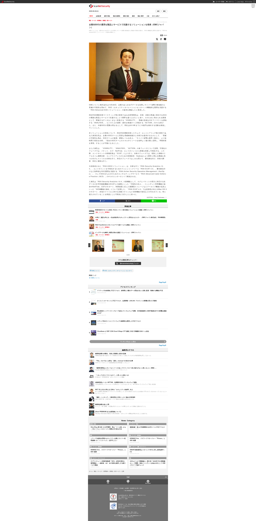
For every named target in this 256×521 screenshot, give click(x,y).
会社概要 (127, 488)
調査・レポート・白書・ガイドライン (137, 446)
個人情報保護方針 (129, 490)
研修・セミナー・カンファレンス (97, 458)
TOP (128, 477)
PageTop (162, 282)
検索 (158, 11)
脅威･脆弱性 (116, 16)
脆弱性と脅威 (93, 423)
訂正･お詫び (155, 16)
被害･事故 (107, 16)
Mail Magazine (148, 483)
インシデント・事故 (133, 423)
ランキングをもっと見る (128, 342)
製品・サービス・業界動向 (135, 435)
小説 (148, 16)
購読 (164, 11)
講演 (133, 16)
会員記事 (98, 16)
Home (108, 483)
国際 (91, 435)
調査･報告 (126, 16)
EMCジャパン (96, 271)
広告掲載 (121, 488)
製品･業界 (141, 16)
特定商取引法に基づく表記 (136, 488)
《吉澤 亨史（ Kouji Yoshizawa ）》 (156, 197)
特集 (130, 458)
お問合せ (116, 488)
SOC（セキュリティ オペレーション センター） (118, 271)
